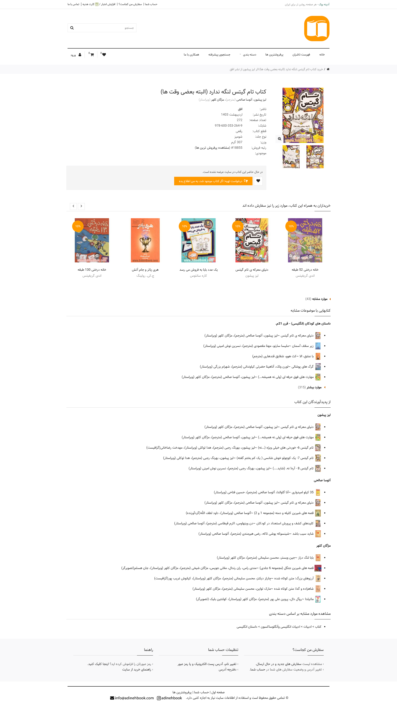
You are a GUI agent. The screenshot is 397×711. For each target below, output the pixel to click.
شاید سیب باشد (303, 534)
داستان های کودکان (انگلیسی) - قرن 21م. (303, 323)
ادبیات (307, 627)
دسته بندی (249, 54)
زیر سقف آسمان (303, 346)
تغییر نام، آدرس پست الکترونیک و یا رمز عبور (207, 664)
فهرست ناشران (301, 54)
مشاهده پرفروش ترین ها (212, 148)
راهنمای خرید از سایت (136, 669)
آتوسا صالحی (244, 99)
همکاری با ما (191, 54)
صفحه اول (218, 692)
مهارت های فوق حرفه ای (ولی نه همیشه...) (286, 377)
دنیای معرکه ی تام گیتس (251, 270)
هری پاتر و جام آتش (145, 270)
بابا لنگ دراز (306, 557)
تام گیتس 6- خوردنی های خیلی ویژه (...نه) (286, 447)
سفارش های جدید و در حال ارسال (278, 664)
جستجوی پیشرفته (219, 54)
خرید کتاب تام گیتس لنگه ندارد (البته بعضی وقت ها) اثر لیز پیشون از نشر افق (276, 69)
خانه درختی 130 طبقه (92, 270)
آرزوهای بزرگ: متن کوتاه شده (294, 578)
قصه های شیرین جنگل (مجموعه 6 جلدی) (287, 568)
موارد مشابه (319, 299)
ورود (74, 55)
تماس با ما (73, 4)
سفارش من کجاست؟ (130, 4)
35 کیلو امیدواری (303, 492)
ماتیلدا (310, 599)
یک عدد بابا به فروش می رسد (198, 270)
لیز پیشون (260, 99)
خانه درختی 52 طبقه (305, 270)
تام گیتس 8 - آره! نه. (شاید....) (294, 468)
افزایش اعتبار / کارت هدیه (98, 4)
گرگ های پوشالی (303, 366)
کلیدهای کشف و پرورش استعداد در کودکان (285, 523)
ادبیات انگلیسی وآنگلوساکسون (280, 627)
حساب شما (151, 4)
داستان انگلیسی (247, 627)
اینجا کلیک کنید (98, 664)
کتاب (318, 627)
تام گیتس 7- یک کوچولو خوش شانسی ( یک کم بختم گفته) (276, 458)
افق (240, 109)
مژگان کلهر (217, 99)
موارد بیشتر (314, 387)
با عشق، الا (307, 356)
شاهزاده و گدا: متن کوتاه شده (294, 589)
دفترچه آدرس (227, 669)
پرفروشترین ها (274, 54)
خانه (322, 54)
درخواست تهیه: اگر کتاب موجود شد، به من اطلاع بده (211, 181)
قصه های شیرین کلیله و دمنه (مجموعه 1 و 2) (284, 513)
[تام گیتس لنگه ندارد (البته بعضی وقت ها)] (279, 139)
